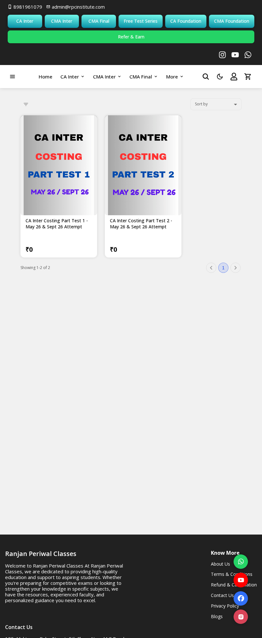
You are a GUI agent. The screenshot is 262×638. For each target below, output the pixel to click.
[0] (248, 76)
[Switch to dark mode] (219, 76)
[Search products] (205, 76)
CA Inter (24, 21)
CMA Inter (61, 21)
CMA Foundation (231, 21)
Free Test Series (141, 21)
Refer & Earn (131, 37)
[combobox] (216, 104)
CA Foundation (185, 21)
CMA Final (99, 21)
